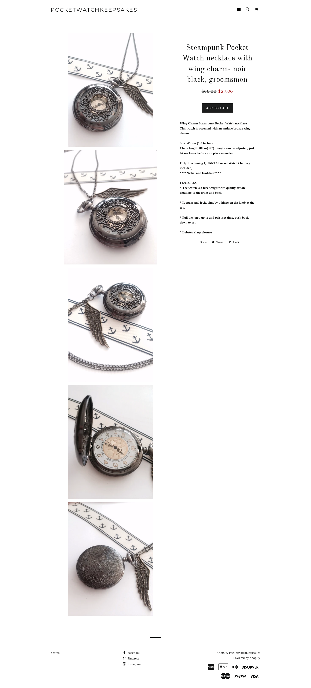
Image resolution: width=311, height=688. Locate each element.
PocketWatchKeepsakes (94, 10)
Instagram (134, 664)
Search (55, 652)
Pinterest (133, 658)
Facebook (133, 652)
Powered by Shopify (246, 657)
